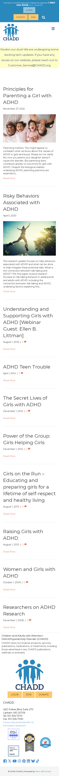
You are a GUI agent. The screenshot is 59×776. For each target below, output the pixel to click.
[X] (9, 761)
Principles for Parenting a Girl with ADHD (27, 95)
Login (29, 10)
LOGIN (15, 694)
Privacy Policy (9, 722)
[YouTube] (15, 761)
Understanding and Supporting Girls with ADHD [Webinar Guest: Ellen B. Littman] (28, 322)
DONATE (44, 694)
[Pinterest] (24, 761)
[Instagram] (19, 761)
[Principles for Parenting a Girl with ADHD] (29, 128)
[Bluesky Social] (33, 761)
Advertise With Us (25, 722)
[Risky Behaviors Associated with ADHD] (29, 238)
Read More (9, 178)
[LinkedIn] (28, 761)
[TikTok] (37, 761)
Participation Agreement (14, 725)
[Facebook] (5, 761)
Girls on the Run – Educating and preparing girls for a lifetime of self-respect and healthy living (29, 487)
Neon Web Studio (43, 771)
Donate (20, 17)
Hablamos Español (38, 3)
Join (33, 17)
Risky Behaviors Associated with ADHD (21, 202)
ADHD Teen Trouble (26, 367)
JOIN (28, 694)
